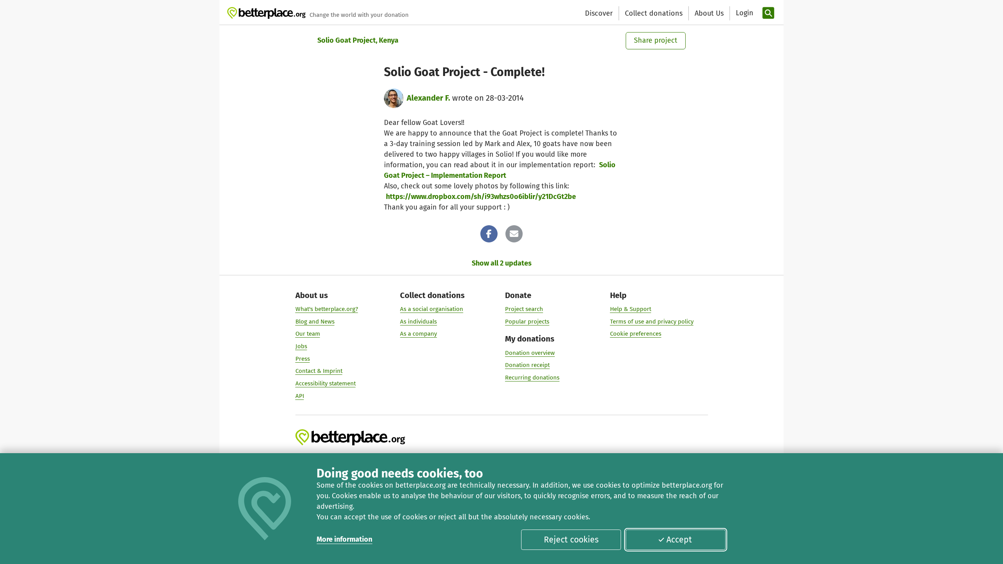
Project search (524, 309)
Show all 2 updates (502, 263)
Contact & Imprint (318, 370)
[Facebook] (489, 233)
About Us (709, 13)
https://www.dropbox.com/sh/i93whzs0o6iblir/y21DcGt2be (481, 196)
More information (344, 539)
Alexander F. (428, 98)
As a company (418, 333)
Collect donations (654, 13)
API (299, 396)
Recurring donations (532, 377)
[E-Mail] (514, 233)
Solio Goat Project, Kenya (357, 40)
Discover (599, 13)
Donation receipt (527, 365)
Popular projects (527, 321)
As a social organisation (431, 309)
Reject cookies (571, 540)
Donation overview (530, 352)
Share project (655, 40)
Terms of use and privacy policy (651, 321)
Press (302, 358)
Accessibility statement (325, 383)
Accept (679, 540)
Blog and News (315, 321)
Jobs (301, 346)
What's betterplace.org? (326, 309)
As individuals (418, 321)
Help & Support (630, 309)
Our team (307, 333)
